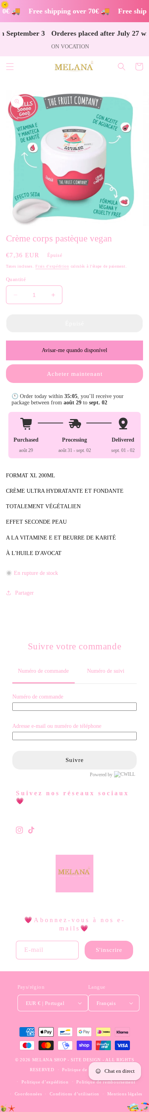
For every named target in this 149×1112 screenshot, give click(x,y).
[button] (10, 66)
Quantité (16, 279)
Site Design (86, 1059)
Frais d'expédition (52, 266)
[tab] (43, 671)
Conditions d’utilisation (74, 1093)
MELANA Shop (49, 1059)
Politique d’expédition (44, 1081)
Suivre (75, 760)
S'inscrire (109, 950)
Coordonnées (28, 1093)
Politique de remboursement (105, 1081)
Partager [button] (24, 593)
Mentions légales (124, 1093)
